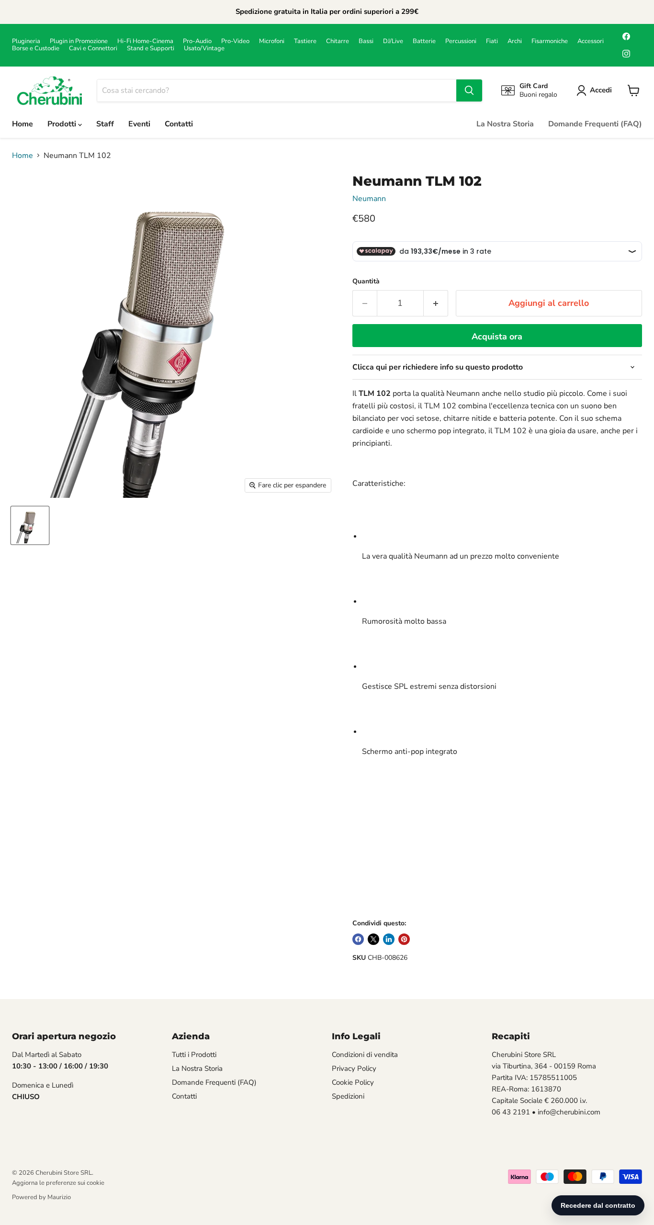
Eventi (139, 124)
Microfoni (271, 41)
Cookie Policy (353, 1082)
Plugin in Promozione (79, 41)
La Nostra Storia (505, 124)
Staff (105, 124)
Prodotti (62, 124)
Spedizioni (348, 1096)
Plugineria (26, 41)
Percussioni (460, 41)
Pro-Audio (197, 41)
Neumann (369, 198)
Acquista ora (497, 336)
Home (22, 124)
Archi (514, 41)
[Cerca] (469, 90)
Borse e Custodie (35, 48)
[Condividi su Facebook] (358, 939)
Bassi (366, 41)
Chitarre (337, 41)
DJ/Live (393, 41)
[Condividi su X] (373, 939)
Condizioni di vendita (365, 1054)
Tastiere (305, 41)
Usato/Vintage (204, 48)
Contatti (179, 124)
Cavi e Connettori (93, 48)
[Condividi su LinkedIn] (389, 939)
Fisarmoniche (549, 41)
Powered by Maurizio (41, 1197)
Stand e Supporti (150, 48)
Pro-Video (235, 41)
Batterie (424, 41)
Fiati (492, 41)
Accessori (590, 41)
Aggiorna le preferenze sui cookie (58, 1183)
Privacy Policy (354, 1068)
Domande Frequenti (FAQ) (595, 124)
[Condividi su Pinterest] (404, 939)
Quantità (366, 281)
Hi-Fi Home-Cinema (145, 41)
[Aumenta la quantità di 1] (436, 303)
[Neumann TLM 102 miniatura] (30, 525)
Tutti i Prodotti (194, 1054)
